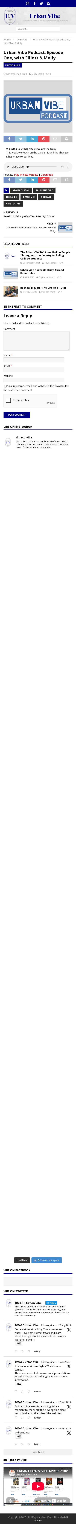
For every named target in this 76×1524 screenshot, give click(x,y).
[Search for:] (38, 28)
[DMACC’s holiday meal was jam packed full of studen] (38, 1115)
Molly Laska (37, 73)
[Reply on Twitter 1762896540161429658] (17, 1444)
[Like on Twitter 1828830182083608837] (30, 1351)
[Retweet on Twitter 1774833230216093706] (23, 1392)
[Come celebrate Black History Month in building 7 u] (38, 753)
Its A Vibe (11, 196)
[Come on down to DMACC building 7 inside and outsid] (38, 552)
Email (7, 365)
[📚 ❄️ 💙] (38, 1074)
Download (47, 174)
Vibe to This (13, 203)
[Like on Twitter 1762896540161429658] (30, 1444)
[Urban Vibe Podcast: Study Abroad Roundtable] (11, 273)
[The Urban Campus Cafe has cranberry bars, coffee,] (38, 1195)
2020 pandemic (44, 190)
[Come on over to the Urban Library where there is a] (38, 633)
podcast (46, 196)
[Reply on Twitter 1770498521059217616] (17, 1418)
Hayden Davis (51, 262)
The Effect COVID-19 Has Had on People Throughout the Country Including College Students (45, 255)
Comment (9, 329)
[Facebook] (34, 3)
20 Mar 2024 (65, 1402)
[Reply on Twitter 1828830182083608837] (17, 1351)
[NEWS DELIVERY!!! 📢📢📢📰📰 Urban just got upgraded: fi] (38, 1034)
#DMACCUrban (21, 190)
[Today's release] (38, 994)
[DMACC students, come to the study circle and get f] (38, 713)
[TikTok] (48, 3)
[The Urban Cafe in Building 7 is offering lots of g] (38, 673)
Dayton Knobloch (47, 277)
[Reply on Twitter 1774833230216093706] (17, 1392)
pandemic (29, 196)
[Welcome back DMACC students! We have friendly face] (38, 954)
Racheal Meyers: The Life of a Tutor (43, 287)
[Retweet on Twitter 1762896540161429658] (23, 1444)
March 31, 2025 (30, 291)
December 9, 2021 (31, 262)
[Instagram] (28, 3)
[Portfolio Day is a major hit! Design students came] (38, 512)
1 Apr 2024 (64, 1362)
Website (8, 375)
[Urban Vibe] (38, 22)
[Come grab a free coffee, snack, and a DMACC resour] (38, 593)
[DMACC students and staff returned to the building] (38, 874)
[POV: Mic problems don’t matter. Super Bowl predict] (38, 833)
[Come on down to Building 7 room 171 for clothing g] (38, 472)
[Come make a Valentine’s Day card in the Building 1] (38, 793)
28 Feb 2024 (65, 1428)
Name (7, 355)
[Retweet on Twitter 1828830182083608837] (23, 1351)
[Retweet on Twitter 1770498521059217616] (23, 1418)
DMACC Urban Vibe (27, 1325)
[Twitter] (41, 3)
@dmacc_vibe (47, 1325)
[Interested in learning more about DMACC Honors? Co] (38, 1235)
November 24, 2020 (16, 73)
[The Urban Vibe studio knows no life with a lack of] (38, 914)
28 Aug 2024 (65, 1325)
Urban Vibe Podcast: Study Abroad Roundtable (42, 271)
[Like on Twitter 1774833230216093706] (30, 1392)
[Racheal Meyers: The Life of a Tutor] (11, 291)
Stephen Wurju (48, 291)
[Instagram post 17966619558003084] (38, 1155)
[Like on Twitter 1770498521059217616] (30, 1418)
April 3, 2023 (28, 277)
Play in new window (26, 174)
